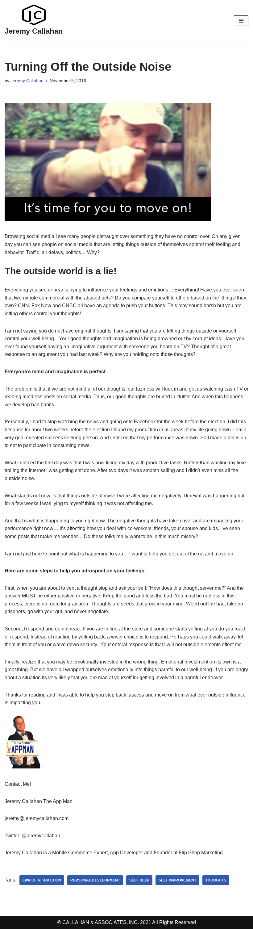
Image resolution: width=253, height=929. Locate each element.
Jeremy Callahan (27, 80)
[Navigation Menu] (241, 20)
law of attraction (42, 880)
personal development (95, 880)
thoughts (215, 880)
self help (139, 880)
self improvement (177, 880)
